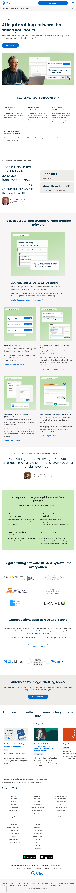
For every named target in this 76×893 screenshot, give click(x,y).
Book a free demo (38, 697)
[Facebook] (3, 788)
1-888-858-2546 (24, 779)
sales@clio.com (43, 779)
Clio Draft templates (43, 631)
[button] (33, 724)
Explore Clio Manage (38, 646)
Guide (6, 750)
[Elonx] (6, 788)
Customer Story (38, 754)
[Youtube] (13, 788)
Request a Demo (53, 3)
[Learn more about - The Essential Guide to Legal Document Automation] (16, 747)
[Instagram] (16, 788)
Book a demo (10, 45)
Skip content (7, 714)
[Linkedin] (9, 788)
